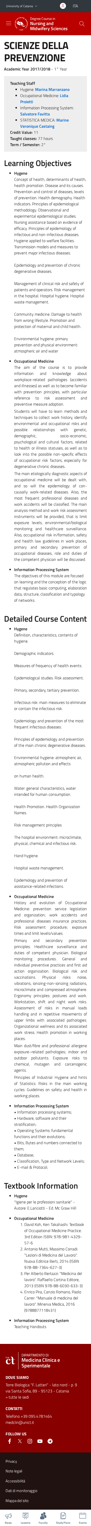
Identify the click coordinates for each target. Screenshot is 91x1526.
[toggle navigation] (9, 23)
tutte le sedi (19, 1397)
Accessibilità (15, 1481)
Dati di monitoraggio (21, 1491)
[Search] (82, 24)
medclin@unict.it (20, 1422)
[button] (36, 6)
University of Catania (19, 6)
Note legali (14, 1471)
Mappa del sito (17, 1501)
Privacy (11, 1461)
